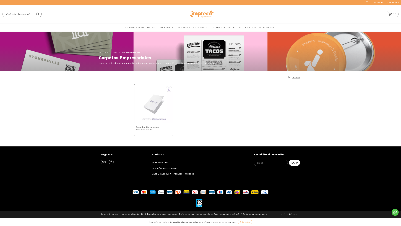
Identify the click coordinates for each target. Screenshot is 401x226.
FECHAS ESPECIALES (223, 27)
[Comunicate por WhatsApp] (395, 212)
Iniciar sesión (376, 2)
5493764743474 (160, 162)
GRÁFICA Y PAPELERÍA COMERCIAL (257, 27)
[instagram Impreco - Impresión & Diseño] (103, 162)
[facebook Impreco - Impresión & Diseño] (111, 162)
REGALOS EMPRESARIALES (192, 27)
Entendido (245, 222)
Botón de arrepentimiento (255, 214)
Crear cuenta (392, 2)
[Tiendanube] (290, 214)
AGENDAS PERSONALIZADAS (139, 27)
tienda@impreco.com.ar (164, 168)
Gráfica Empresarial (112, 52)
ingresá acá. (234, 214)
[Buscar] (37, 14)
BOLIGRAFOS (167, 27)
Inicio (101, 52)
